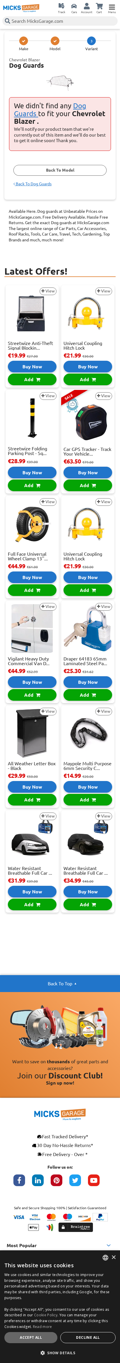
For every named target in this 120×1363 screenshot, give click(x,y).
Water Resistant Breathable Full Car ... (30, 871)
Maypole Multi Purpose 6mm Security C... (87, 766)
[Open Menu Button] (111, 5)
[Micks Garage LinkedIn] (41, 1183)
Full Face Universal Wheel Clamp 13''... (28, 556)
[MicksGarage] (21, 8)
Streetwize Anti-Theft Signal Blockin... (30, 346)
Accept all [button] (31, 1337)
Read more (42, 1326)
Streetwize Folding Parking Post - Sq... (27, 451)
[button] (60, 1352)
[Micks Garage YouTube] (97, 1183)
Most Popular (22, 1245)
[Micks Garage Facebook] (22, 1183)
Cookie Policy (45, 1315)
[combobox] (105, 1258)
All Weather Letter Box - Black (32, 766)
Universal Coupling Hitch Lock (82, 346)
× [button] (113, 1257)
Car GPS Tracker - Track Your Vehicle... (87, 451)
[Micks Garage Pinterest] (60, 1183)
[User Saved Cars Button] (73, 5)
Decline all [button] (88, 1337)
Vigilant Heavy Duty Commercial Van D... (29, 661)
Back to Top (60, 983)
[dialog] (60, 1306)
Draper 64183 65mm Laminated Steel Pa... (85, 661)
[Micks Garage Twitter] (78, 1183)
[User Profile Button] (86, 5)
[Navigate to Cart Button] (99, 5)
